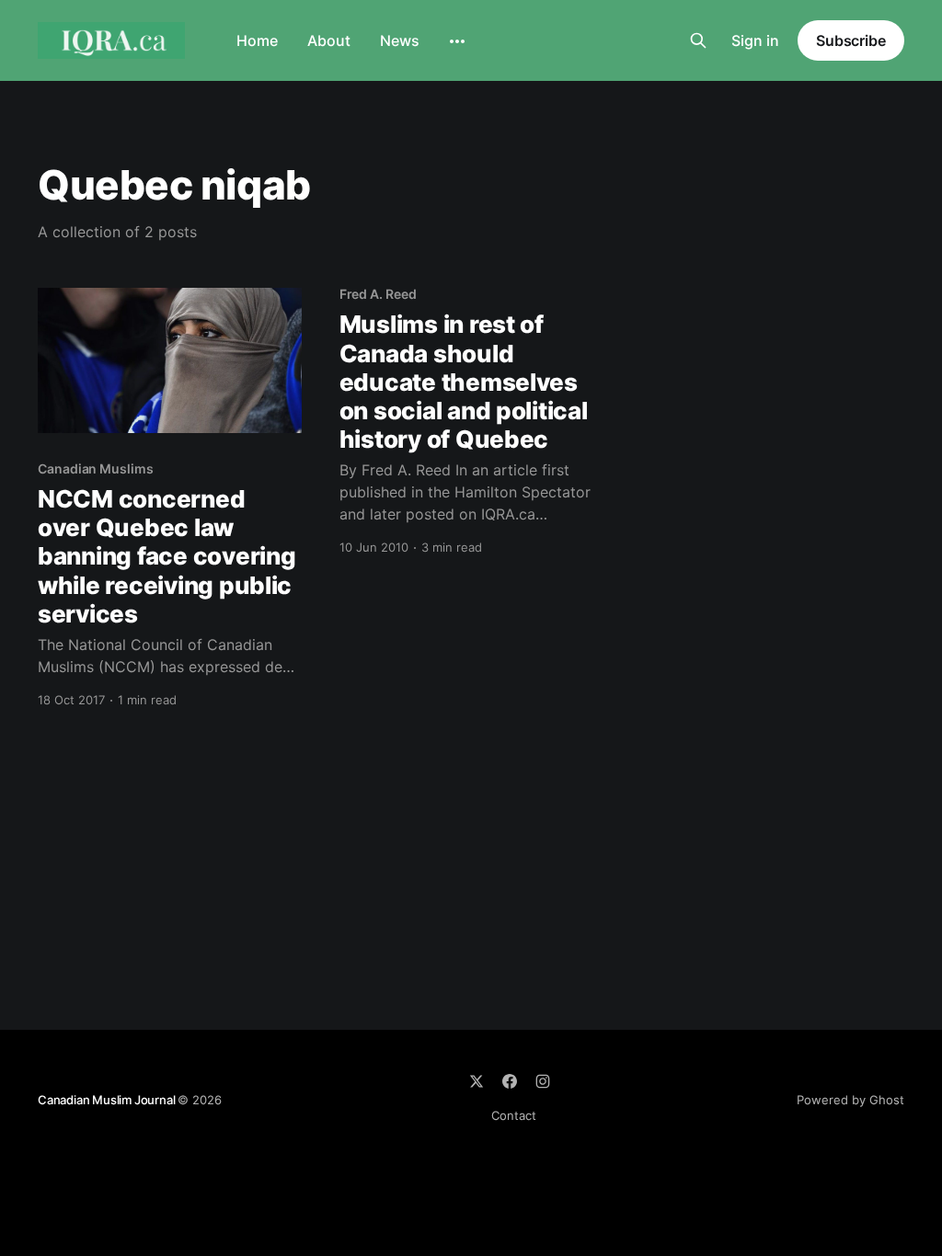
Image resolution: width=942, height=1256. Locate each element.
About (328, 40)
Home (257, 40)
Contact (513, 1115)
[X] (476, 1081)
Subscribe (851, 40)
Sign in (755, 40)
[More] (457, 41)
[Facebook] (509, 1081)
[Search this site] (698, 40)
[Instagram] (542, 1081)
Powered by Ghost (850, 1099)
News (399, 40)
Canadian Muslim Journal (108, 1099)
